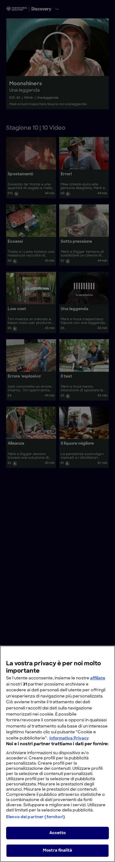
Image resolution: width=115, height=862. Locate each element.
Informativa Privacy (69, 738)
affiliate (97, 678)
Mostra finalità (57, 851)
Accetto (57, 833)
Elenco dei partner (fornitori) (35, 817)
